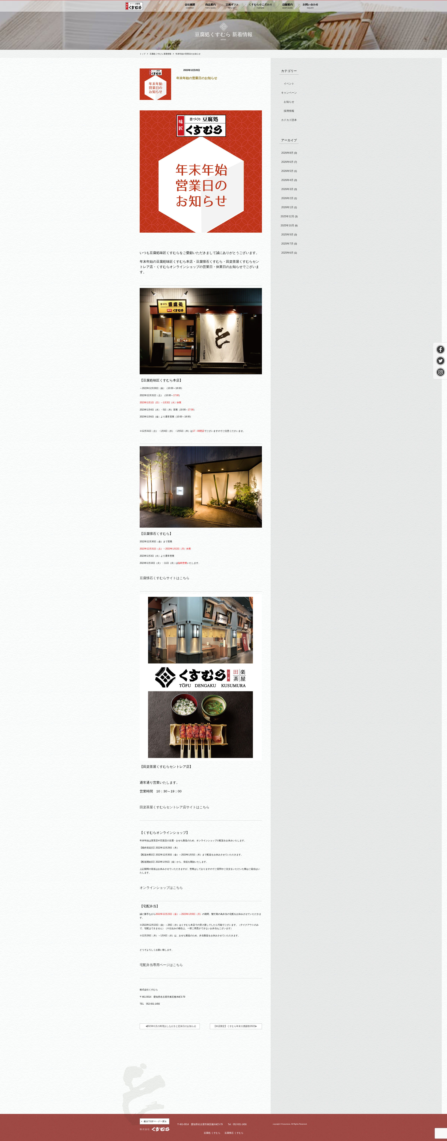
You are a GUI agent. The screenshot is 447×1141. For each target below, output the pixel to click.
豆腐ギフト (232, 6)
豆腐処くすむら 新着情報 (160, 54)
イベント (289, 83)
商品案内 (210, 6)
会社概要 (190, 6)
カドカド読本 (289, 119)
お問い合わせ (310, 6)
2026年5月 (287, 170)
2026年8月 (287, 152)
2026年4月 (287, 179)
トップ (142, 54)
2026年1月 (287, 207)
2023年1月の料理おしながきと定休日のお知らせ (171, 1026)
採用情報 (289, 110)
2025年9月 (287, 234)
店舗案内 (287, 6)
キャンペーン (289, 92)
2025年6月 (287, 252)
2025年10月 (287, 225)
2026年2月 (287, 198)
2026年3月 (287, 189)
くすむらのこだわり (260, 6)
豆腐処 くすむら (212, 1133)
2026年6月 (287, 161)
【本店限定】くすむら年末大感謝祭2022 (234, 1026)
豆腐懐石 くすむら (234, 1133)
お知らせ (289, 101)
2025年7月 (287, 243)
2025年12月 (287, 216)
